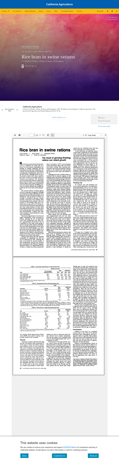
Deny (25, 455)
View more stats (104, 126)
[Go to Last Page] (43, 135)
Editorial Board (30, 11)
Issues (48, 11)
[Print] (19, 135)
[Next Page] (40, 135)
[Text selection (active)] (52, 135)
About (41, 11)
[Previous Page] (27, 135)
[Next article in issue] (17, 110)
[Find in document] (106, 135)
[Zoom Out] (83, 135)
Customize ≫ (60, 455)
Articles (4, 11)
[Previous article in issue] (2, 110)
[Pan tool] (48, 135)
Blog (56, 11)
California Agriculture (32, 107)
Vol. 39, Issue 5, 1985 (29, 52)
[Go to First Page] (24, 135)
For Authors (17, 11)
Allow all (94, 455)
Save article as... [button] (58, 117)
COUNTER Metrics (70, 447)
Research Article (30, 46)
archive (79, 11)
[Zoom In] (85, 135)
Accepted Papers (67, 11)
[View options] (15, 135)
